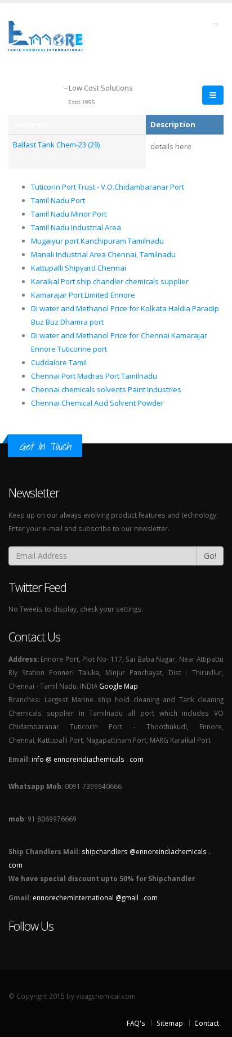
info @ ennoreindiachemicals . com (88, 759)
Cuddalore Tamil (59, 362)
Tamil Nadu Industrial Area (76, 227)
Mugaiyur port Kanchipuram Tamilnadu (97, 241)
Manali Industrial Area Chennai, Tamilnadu (103, 254)
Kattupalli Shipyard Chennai (78, 268)
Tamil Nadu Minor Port (68, 214)
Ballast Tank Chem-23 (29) (56, 145)
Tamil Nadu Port (58, 200)
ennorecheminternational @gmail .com (95, 897)
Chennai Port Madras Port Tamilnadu (94, 376)
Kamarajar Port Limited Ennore (83, 295)
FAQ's (136, 1022)
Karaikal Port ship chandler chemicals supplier (110, 281)
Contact (206, 1022)
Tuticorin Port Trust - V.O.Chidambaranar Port (107, 187)
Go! (210, 555)
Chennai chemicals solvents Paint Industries (106, 389)
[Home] (52, 35)
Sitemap (170, 1022)
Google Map (118, 685)
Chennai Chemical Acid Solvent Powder (97, 403)
